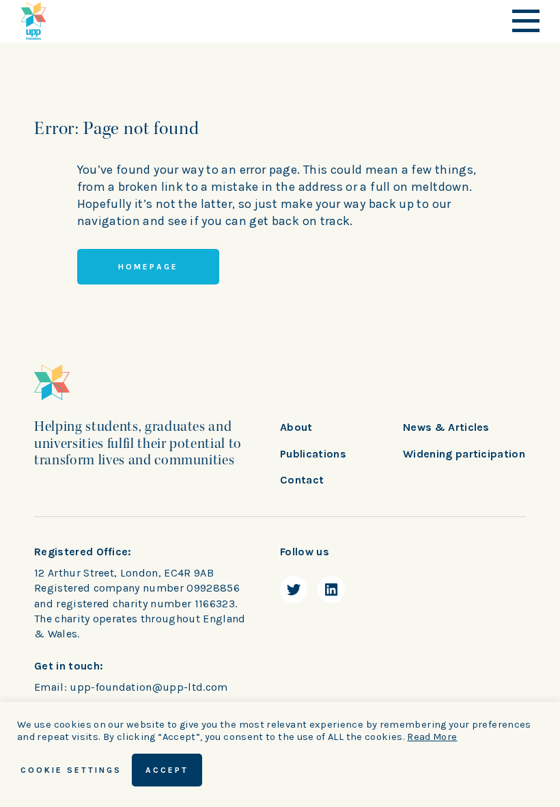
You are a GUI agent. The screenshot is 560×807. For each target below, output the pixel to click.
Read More (432, 737)
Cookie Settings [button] (71, 770)
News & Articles (446, 427)
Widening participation (464, 453)
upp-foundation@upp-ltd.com (148, 686)
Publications (313, 453)
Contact (302, 479)
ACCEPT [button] (166, 770)
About (296, 427)
